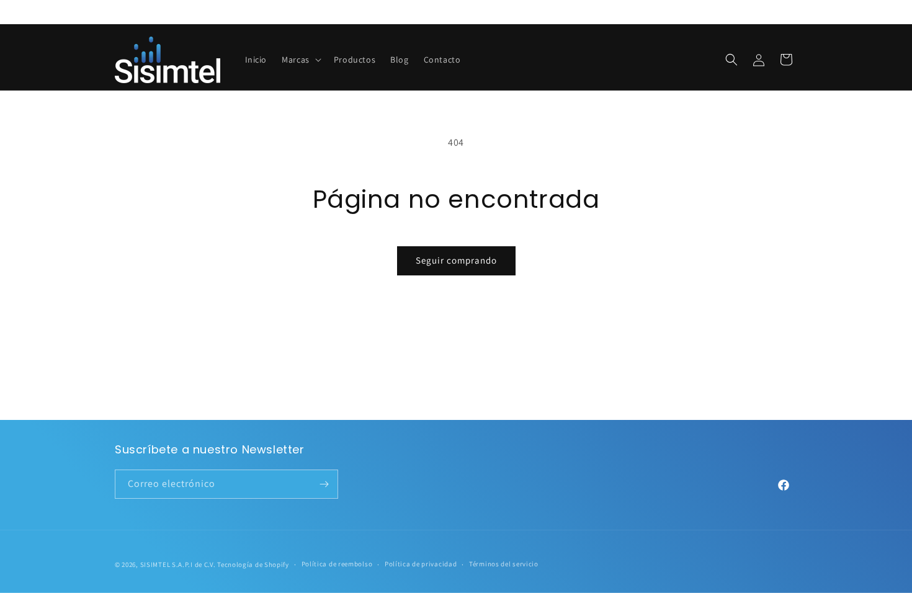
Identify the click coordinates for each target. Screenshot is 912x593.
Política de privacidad (421, 564)
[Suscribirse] (324, 484)
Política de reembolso (337, 564)
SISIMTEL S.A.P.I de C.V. (178, 564)
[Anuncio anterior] (119, 12)
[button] (300, 60)
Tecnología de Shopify (253, 564)
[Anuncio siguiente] (793, 12)
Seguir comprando (456, 260)
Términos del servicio (504, 564)
